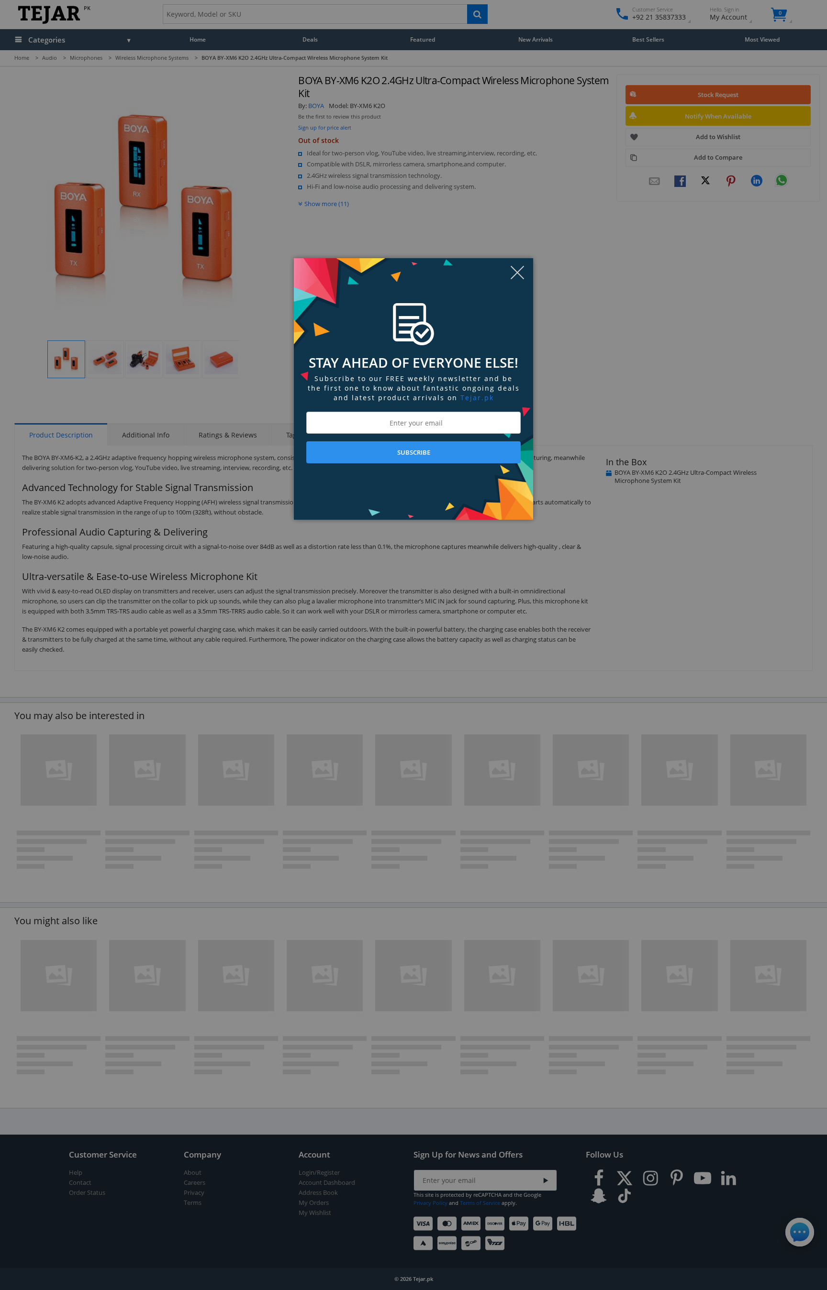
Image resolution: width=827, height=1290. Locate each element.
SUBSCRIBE (413, 452)
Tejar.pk (477, 397)
